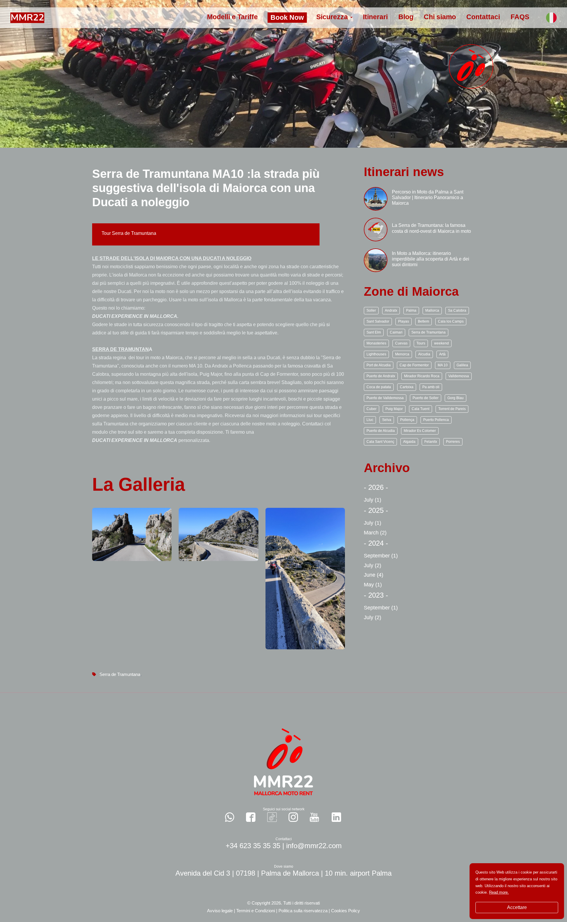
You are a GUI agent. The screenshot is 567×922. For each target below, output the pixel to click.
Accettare (517, 907)
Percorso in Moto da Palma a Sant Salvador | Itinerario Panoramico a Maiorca (427, 197)
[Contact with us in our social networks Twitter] (336, 817)
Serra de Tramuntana (120, 674)
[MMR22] (27, 17)
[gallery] (132, 533)
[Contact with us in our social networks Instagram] (293, 817)
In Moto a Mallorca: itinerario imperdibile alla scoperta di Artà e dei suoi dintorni (430, 259)
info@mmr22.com (314, 846)
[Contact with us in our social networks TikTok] (272, 817)
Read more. (499, 892)
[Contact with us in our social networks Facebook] (250, 817)
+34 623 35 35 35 (253, 846)
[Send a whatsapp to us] (229, 817)
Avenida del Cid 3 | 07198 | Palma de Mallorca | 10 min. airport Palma (283, 873)
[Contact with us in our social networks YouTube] (314, 817)
